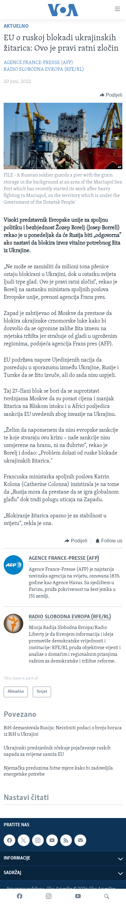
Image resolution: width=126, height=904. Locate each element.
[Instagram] (48, 896)
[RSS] (66, 840)
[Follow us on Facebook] (9, 840)
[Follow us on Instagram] (38, 840)
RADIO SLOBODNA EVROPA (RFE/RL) (44, 69)
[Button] (111, 95)
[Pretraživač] (107, 896)
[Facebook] (19, 896)
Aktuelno (16, 26)
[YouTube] (78, 896)
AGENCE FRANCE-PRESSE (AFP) (38, 62)
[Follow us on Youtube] (52, 840)
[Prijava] (80, 840)
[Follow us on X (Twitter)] (23, 840)
